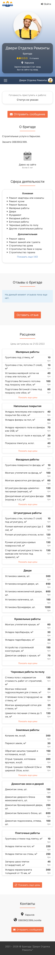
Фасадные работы (19, 218)
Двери (12, 211)
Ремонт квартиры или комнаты (26, 197)
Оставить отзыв (27, 315)
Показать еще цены (27, 397)
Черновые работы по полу (23, 225)
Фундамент (15, 214)
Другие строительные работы (26, 228)
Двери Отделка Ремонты (33, 80)
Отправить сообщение (29, 114)
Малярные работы (19, 208)
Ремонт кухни (16, 201)
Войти (47, 4)
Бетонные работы (19, 221)
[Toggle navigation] (5, 80)
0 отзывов (34, 58)
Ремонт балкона (18, 204)
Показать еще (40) (27, 256)
